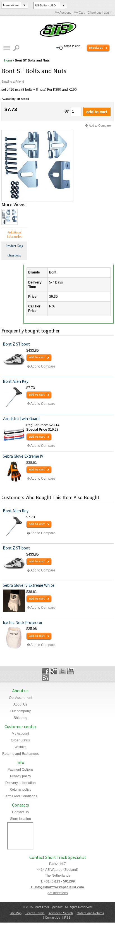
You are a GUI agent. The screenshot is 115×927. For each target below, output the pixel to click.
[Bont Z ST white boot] (14, 359)
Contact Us (20, 812)
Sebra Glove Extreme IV (23, 456)
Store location (20, 819)
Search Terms (35, 913)
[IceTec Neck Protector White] (14, 638)
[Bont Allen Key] (14, 397)
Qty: (67, 111)
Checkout (94, 12)
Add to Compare (100, 125)
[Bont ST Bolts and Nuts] (37, 132)
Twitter (62, 671)
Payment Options (20, 769)
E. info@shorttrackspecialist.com (57, 887)
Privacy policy (20, 776)
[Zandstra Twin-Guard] (14, 434)
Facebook (45, 671)
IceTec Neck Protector (22, 622)
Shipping (20, 718)
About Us (20, 704)
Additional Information (14, 234)
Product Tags (14, 246)
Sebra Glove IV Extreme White (28, 585)
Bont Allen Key (15, 381)
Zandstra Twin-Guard (21, 418)
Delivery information (20, 783)
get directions (57, 893)
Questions (14, 255)
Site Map (15, 913)
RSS (67, 917)
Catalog (6, 48)
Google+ (54, 671)
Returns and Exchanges (20, 754)
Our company (20, 711)
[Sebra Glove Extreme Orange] (14, 471)
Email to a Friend (12, 81)
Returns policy (20, 790)
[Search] (17, 48)
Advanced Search (61, 913)
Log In (108, 12)
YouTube (70, 671)
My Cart (79, 12)
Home (8, 60)
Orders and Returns (90, 913)
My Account (63, 12)
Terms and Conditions (20, 796)
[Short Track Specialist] (57, 30)
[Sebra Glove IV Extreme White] (14, 601)
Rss (45, 677)
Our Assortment (20, 698)
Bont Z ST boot (16, 344)
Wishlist (20, 747)
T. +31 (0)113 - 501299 (57, 881)
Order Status (20, 740)
